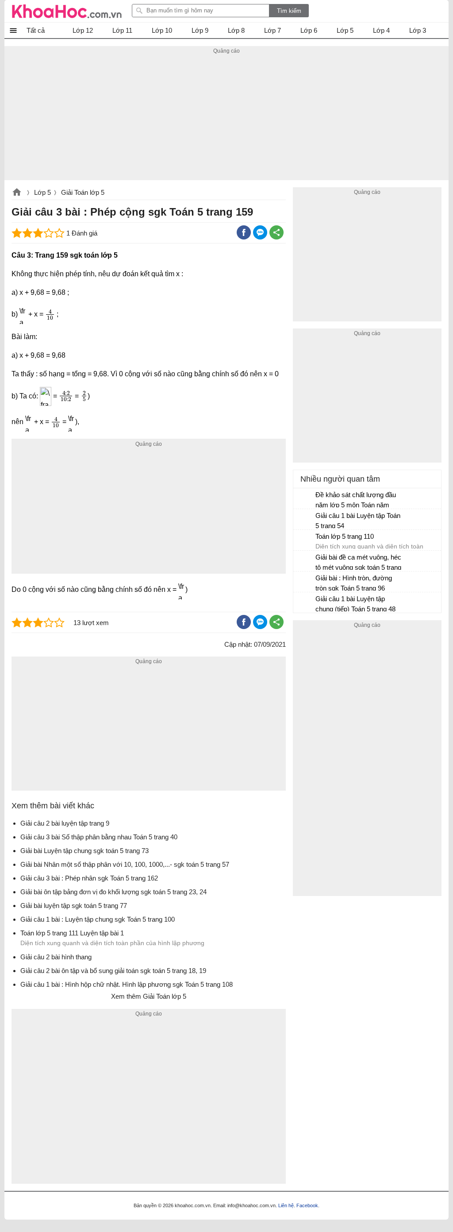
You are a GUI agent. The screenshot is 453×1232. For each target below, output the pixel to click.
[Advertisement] (226, 118)
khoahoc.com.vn (17, 193)
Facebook (307, 1205)
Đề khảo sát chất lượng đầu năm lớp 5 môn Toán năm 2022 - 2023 (355, 501)
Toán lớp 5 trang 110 (344, 536)
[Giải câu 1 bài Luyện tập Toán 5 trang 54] (305, 520)
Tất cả (36, 30)
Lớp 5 (42, 192)
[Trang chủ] (67, 11)
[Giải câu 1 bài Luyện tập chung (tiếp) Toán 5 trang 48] (305, 603)
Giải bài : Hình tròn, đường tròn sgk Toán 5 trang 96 (353, 583)
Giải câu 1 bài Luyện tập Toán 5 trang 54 (357, 520)
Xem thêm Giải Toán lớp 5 (148, 996)
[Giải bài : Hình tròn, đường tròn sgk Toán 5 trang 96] (305, 582)
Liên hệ (286, 1205)
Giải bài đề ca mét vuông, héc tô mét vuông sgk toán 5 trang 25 (358, 563)
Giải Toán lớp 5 (82, 192)
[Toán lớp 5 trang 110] (305, 540)
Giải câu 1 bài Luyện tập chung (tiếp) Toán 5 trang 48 (355, 604)
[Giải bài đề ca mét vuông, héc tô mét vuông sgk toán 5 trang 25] (305, 561)
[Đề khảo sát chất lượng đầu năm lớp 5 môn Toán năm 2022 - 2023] (305, 499)
